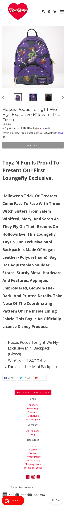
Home (33, 446)
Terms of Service (33, 467)
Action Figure (33, 419)
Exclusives (33, 415)
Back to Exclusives (35, 392)
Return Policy (33, 460)
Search (33, 449)
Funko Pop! (33, 408)
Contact (33, 453)
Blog (33, 434)
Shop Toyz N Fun (25, 487)
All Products (33, 430)
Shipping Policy (33, 464)
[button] (33, 128)
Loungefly (33, 404)
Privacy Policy (33, 456)
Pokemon (33, 412)
